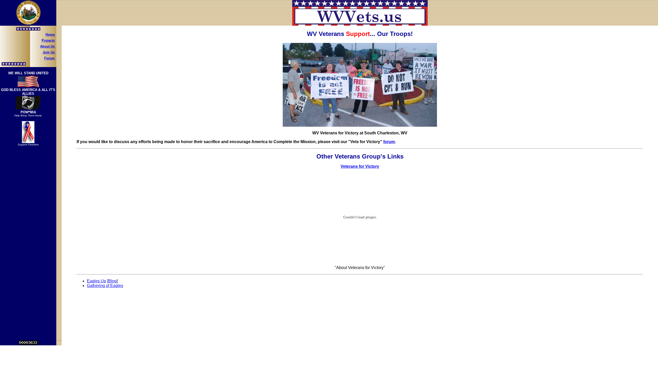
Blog (112, 281)
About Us (47, 46)
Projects (48, 40)
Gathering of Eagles (105, 285)
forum (389, 142)
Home (50, 34)
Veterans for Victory (360, 166)
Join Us (49, 52)
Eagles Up (96, 281)
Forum (49, 58)
